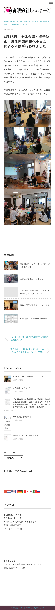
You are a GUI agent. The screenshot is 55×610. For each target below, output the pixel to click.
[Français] (16, 491)
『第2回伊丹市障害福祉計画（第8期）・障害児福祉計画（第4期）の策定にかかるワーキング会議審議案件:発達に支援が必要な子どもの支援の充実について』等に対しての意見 (31, 403)
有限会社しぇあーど (19, 608)
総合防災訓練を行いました (31, 278)
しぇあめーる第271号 (21, 387)
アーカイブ (9, 453)
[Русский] (38, 491)
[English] (13, 491)
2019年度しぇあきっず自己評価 (34, 318)
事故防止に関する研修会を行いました (28, 376)
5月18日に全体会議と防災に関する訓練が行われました (29, 338)
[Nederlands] (9, 491)
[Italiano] (24, 491)
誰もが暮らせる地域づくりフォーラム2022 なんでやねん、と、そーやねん (27, 350)
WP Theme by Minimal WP (35, 608)
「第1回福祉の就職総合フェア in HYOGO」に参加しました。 (34, 292)
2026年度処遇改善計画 (22, 416)
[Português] (35, 491)
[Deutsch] (20, 491)
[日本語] (27, 491)
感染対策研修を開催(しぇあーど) (34, 305)
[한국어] (31, 491)
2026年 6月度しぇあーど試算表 (25, 435)
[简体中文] (5, 491)
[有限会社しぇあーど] (27, 8)
